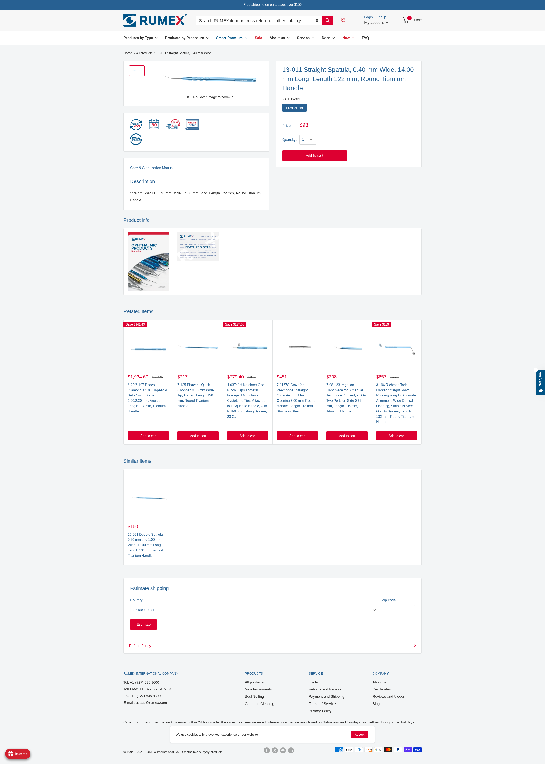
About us (380, 682)
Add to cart (314, 155)
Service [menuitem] (303, 38)
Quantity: (289, 139)
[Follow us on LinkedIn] (291, 750)
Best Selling (254, 697)
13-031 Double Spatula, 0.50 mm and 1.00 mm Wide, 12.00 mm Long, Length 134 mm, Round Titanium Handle (146, 545)
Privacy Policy (320, 711)
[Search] (327, 20)
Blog (376, 704)
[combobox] (259, 20)
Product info (294, 107)
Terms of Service (322, 704)
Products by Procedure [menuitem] (184, 38)
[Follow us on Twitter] (275, 750)
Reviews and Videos (389, 697)
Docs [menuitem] (326, 38)
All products (254, 682)
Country (136, 600)
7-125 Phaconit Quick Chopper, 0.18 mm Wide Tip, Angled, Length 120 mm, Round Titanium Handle (195, 395)
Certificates (382, 689)
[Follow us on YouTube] (283, 750)
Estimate (143, 624)
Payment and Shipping (326, 697)
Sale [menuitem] (258, 38)
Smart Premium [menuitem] (229, 38)
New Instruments (258, 689)
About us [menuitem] (277, 38)
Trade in (315, 682)
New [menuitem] (346, 38)
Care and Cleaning (259, 704)
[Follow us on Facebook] (267, 750)
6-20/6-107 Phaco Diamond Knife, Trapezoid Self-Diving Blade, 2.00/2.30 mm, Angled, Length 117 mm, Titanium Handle (147, 398)
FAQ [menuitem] (365, 38)
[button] (317, 20)
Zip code (389, 600)
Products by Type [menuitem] (138, 38)
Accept (359, 734)
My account (374, 22)
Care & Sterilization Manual (152, 168)
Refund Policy (140, 646)
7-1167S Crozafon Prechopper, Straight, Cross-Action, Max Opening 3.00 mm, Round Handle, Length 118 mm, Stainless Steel (296, 398)
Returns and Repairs (325, 689)
